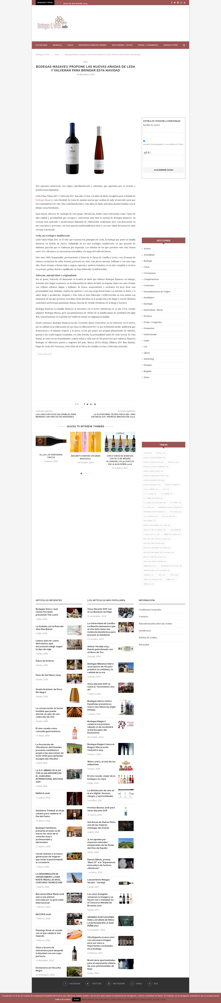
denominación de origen (154, 512)
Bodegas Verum (172, 485)
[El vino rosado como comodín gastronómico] (74, 728)
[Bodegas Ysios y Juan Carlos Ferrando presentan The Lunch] (74, 609)
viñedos (148, 584)
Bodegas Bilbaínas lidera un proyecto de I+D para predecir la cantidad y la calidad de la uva (100, 668)
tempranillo (149, 566)
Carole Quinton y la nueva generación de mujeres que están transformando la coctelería (49, 858)
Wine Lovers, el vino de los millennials (101, 763)
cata (166, 489)
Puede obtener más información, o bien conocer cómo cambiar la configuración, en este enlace (123, 999)
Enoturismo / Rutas (122, 45)
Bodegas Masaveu (44, 199)
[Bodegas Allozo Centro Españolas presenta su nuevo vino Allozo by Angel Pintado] (126, 701)
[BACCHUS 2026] (74, 914)
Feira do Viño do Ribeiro (154, 530)
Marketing (149, 358)
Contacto (143, 616)
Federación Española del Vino (156, 525)
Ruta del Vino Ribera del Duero (157, 548)
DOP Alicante (168, 516)
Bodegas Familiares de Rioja (155, 476)
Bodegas (57, 45)
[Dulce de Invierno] (74, 661)
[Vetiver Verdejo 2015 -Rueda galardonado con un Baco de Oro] (126, 647)
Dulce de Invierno (45, 661)
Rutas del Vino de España (154, 561)
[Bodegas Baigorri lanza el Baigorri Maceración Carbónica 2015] (126, 744)
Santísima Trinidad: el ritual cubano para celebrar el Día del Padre (50, 813)
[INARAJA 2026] (74, 793)
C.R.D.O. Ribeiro (150, 489)
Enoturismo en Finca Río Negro (48, 969)
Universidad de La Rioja (171, 566)
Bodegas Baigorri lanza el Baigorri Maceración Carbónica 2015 (100, 747)
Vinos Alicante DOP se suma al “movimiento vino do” (100, 687)
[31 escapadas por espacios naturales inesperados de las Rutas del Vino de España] (126, 840)
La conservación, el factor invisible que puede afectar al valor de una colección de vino (49, 712)
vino (161, 575)
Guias (146, 340)
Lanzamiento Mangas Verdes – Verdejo (98, 881)
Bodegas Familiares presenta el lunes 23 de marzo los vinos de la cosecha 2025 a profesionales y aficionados (48, 835)
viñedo (170, 579)
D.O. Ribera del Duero (153, 498)
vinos (174, 575)
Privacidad (144, 644)
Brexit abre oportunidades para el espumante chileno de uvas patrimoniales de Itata (101, 964)
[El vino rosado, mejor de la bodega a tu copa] (126, 776)
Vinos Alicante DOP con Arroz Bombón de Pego (99, 610)
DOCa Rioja (176, 512)
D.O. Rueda (175, 503)
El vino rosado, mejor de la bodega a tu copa (101, 777)
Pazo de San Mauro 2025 (75, 3)
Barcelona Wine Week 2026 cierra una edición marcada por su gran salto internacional (50, 898)
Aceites (147, 248)
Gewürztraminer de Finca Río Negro (49, 690)
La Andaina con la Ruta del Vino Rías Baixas (49, 627)
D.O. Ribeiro (167, 494)
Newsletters (171, 45)
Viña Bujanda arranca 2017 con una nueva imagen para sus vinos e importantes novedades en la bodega (101, 943)
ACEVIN (147, 453)
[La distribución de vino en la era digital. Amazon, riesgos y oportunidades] (126, 791)
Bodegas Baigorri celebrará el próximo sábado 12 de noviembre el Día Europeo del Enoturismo (100, 727)
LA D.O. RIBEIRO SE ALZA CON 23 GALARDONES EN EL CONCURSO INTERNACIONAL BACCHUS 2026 (49, 776)
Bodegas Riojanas (152, 485)
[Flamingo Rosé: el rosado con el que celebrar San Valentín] (74, 930)
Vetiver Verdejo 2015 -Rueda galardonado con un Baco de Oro (100, 649)
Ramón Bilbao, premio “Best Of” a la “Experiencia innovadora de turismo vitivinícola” (101, 863)
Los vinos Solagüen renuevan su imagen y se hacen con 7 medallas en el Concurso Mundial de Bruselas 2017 (100, 900)
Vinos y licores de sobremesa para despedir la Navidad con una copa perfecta (49, 951)
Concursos (149, 285)
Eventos (148, 316)
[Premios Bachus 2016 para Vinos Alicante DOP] (126, 808)
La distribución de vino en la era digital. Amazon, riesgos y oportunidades (100, 793)
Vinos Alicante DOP (152, 579)
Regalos (147, 371)
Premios (148, 364)
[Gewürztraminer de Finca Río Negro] (74, 689)
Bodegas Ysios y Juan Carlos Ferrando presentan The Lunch (47, 612)
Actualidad (41, 45)
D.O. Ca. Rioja (150, 494)
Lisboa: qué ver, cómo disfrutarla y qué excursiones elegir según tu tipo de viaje (49, 645)
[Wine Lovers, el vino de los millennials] (126, 762)
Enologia (148, 303)
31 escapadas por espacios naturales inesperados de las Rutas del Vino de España (100, 843)
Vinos (70, 45)
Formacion (149, 328)
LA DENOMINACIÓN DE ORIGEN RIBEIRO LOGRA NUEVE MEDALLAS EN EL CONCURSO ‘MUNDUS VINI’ (49, 878)
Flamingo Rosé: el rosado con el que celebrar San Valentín (49, 933)
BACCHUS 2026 (43, 914)
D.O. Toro (148, 507)
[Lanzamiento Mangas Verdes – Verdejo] (126, 880)
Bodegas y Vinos (42, 55)
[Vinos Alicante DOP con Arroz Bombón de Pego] (126, 609)
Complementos (151, 279)
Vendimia (148, 575)
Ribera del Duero (172, 534)
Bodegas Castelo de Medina (155, 467)
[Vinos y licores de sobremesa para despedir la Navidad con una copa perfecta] (74, 948)
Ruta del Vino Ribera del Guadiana (158, 552)
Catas (146, 266)
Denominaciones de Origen (92, 45)
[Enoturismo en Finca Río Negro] (74, 968)
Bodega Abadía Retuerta (154, 458)
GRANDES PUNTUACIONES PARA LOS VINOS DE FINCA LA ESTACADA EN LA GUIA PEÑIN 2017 (100, 921)
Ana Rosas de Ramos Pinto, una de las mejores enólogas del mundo (101, 825)
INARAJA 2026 (43, 793)
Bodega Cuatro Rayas (153, 462)
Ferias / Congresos (148, 45)
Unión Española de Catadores (156, 570)
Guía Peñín (175, 530)
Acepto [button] (76, 999)
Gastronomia (150, 334)
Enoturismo (149, 521)
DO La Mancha (150, 516)
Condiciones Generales (150, 609)
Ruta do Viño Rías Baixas (154, 557)
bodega (161, 453)
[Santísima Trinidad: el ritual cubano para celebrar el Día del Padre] (74, 811)
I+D (145, 346)
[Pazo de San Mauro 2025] (74, 675)
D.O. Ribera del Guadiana (154, 503)
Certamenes (150, 273)
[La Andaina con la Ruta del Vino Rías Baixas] (74, 626)
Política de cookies (148, 637)
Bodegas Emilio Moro (153, 471)
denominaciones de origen (170, 507)
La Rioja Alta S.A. (151, 534)
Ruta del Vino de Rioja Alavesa (156, 539)
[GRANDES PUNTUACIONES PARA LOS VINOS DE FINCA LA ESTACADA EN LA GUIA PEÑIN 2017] (126, 917)
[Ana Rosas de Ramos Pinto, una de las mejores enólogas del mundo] (126, 822)
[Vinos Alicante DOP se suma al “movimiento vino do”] (126, 684)
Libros (147, 352)
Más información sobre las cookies (155, 623)
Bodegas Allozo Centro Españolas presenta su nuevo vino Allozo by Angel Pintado (101, 705)
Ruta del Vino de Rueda (153, 543)
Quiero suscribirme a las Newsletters (163, 144)
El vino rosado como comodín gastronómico (48, 729)
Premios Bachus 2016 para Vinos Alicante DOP (101, 809)
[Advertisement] (136, 23)
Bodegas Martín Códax (153, 480)
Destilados (149, 297)
